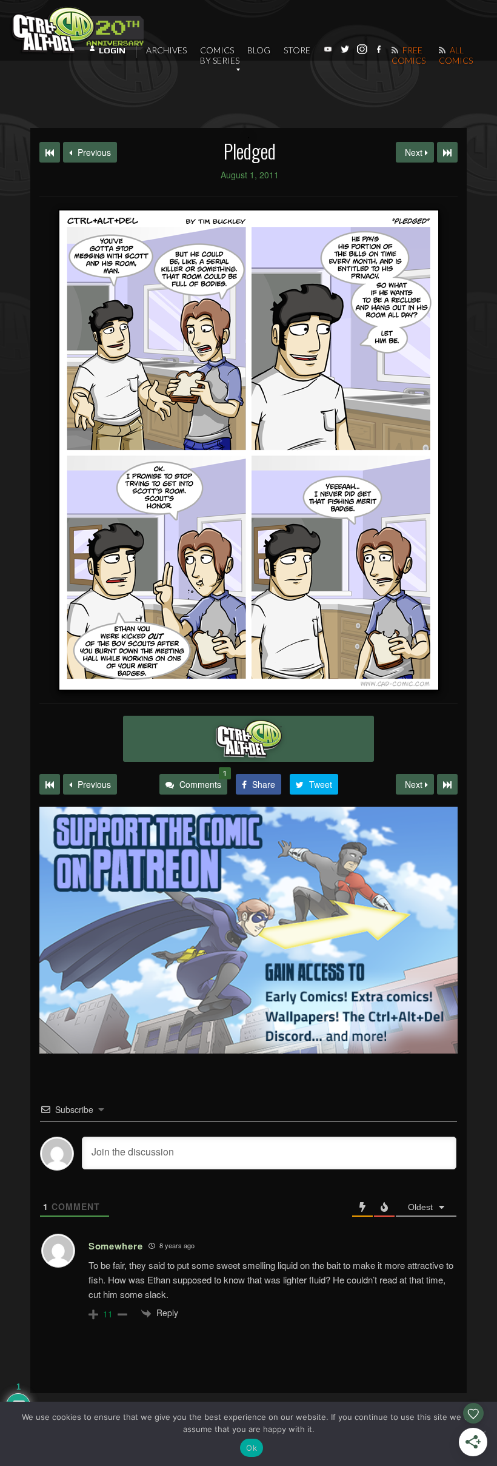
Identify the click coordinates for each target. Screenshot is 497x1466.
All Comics (456, 55)
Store (297, 50)
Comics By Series (219, 55)
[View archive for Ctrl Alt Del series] (248, 739)
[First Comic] (49, 784)
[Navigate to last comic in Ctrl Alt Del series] (447, 152)
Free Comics (408, 55)
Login (112, 50)
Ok (251, 1448)
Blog (258, 50)
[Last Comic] (447, 784)
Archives (166, 50)
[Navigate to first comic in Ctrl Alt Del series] (49, 152)
